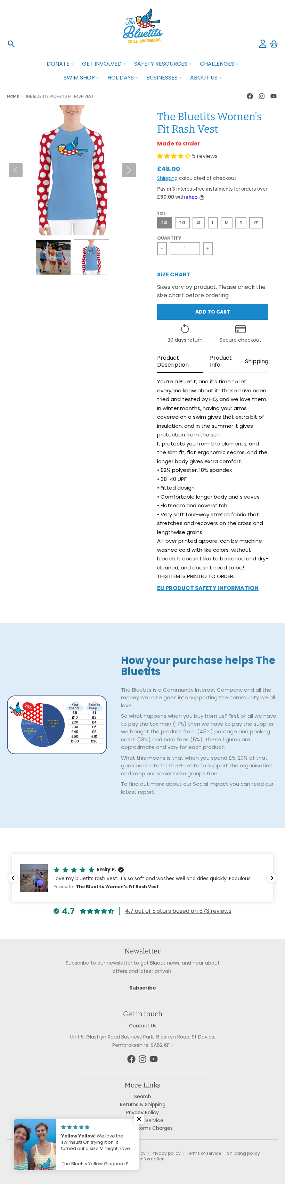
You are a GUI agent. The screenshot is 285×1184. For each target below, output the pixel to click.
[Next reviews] (272, 878)
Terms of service (204, 1153)
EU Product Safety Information (208, 588)
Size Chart (173, 275)
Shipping (167, 178)
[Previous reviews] (12, 878)
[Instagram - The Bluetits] (261, 96)
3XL (164, 223)
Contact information (143, 1159)
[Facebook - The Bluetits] (249, 96)
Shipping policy (243, 1153)
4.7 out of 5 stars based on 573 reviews (178, 911)
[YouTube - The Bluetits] (273, 96)
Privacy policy (166, 1153)
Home (13, 96)
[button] (53, 257)
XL (199, 223)
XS (256, 223)
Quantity (169, 238)
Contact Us (142, 1025)
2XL (182, 223)
